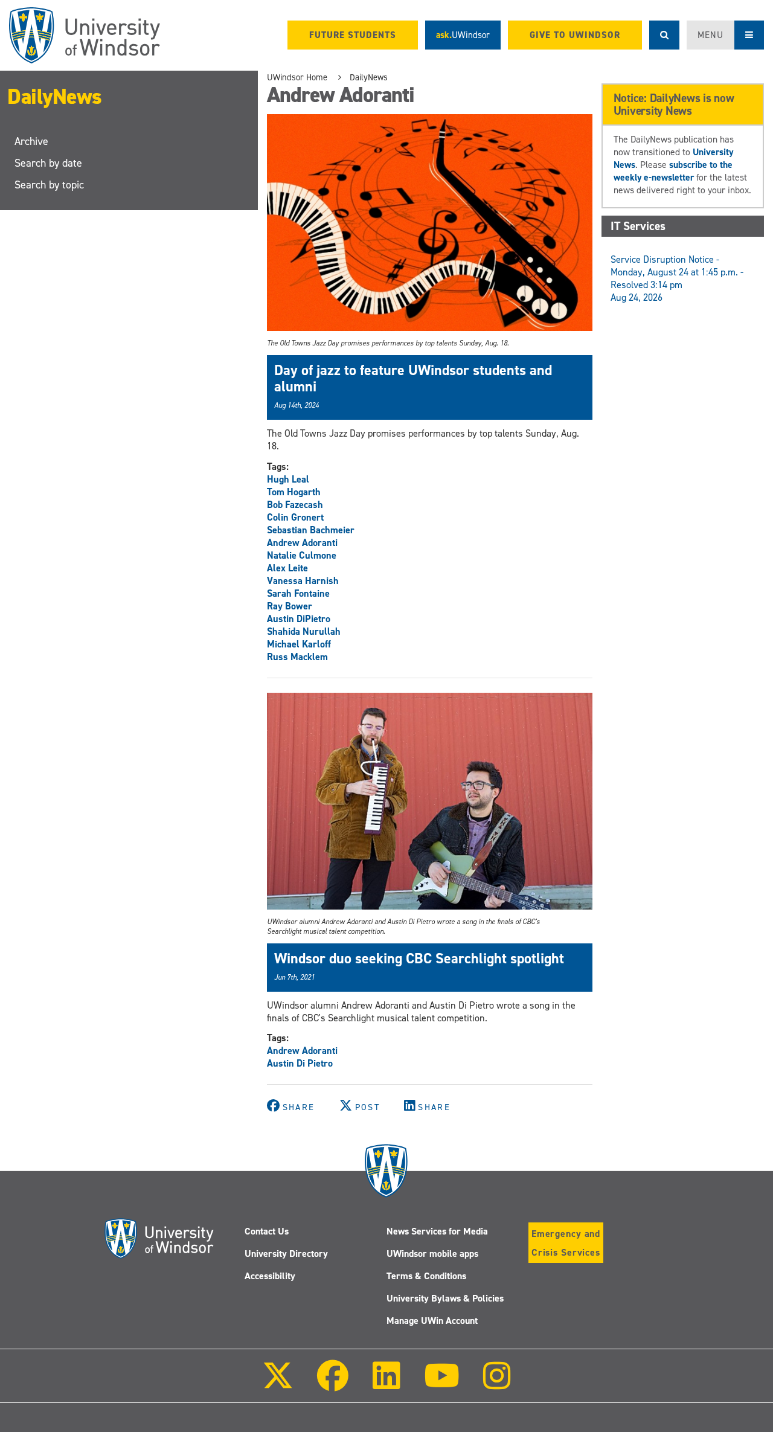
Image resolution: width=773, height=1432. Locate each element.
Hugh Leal (288, 479)
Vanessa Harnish (303, 580)
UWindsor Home (297, 77)
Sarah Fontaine (298, 593)
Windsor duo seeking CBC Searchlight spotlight (419, 958)
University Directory (286, 1253)
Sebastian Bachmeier (310, 530)
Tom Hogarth (294, 492)
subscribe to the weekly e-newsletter (673, 171)
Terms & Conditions (426, 1276)
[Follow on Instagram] (497, 1384)
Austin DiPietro (298, 618)
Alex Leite (287, 568)
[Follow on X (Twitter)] (277, 1384)
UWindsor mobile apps (432, 1253)
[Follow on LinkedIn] (386, 1384)
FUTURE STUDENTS (352, 35)
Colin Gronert (295, 517)
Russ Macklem (297, 656)
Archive (31, 141)
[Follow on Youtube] (441, 1384)
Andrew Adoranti (302, 542)
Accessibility (270, 1276)
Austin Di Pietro (300, 1063)
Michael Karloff (299, 644)
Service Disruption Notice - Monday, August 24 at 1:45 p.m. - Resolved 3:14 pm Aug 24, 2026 (677, 278)
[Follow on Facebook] (332, 1384)
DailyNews (54, 96)
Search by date (48, 163)
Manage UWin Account (432, 1320)
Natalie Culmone (301, 555)
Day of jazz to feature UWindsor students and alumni (413, 378)
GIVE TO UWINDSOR (575, 35)
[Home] (84, 35)
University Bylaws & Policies (445, 1298)
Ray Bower (289, 606)
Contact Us (267, 1231)
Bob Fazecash (295, 504)
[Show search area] (664, 35)
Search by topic (49, 185)
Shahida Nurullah (304, 631)
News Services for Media (437, 1231)
